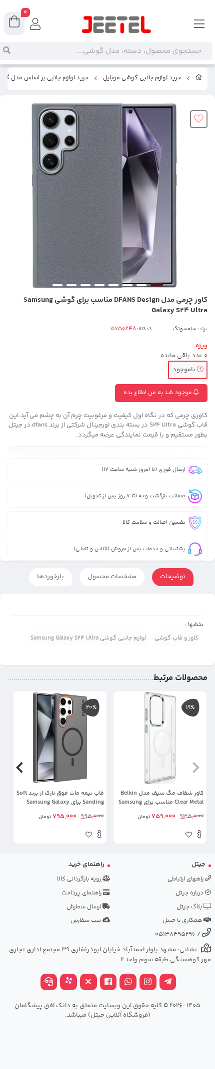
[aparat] (68, 983)
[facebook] (108, 983)
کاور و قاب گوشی (176, 638)
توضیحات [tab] (173, 577)
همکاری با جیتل (183, 920)
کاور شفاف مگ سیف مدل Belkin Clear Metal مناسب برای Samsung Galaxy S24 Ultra (161, 798)
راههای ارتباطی (186, 879)
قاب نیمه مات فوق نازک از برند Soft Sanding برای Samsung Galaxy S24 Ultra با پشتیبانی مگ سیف (60, 798)
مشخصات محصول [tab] (112, 577)
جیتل (199, 864)
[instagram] (148, 983)
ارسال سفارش (84, 907)
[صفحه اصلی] (199, 79)
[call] (49, 983)
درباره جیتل (190, 893)
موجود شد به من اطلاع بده (159, 393)
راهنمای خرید (86, 864)
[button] (195, 768)
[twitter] (88, 983)
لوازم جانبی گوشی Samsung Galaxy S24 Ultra (88, 638)
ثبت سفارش (86, 920)
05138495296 (175, 934)
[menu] (199, 25)
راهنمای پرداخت (82, 893)
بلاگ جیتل (190, 907)
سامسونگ (184, 329)
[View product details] (199, 835)
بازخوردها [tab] (50, 577)
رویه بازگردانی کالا (79, 879)
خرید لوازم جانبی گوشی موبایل (142, 78)
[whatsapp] (128, 983)
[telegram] (168, 983)
